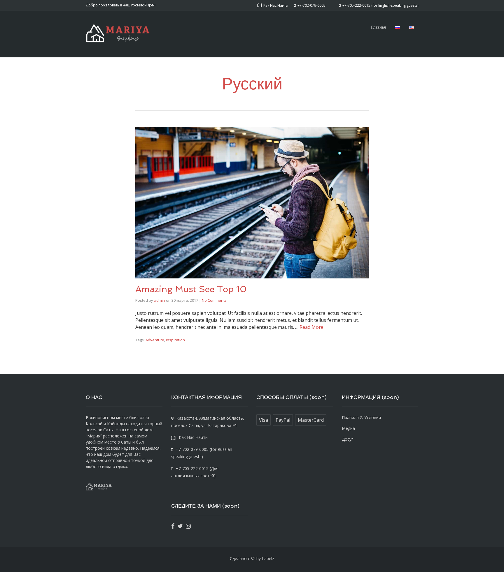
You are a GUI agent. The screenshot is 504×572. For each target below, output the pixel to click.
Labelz (268, 558)
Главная (378, 26)
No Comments (214, 300)
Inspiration (175, 340)
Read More (311, 327)
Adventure (155, 340)
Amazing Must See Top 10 (191, 289)
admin (159, 300)
